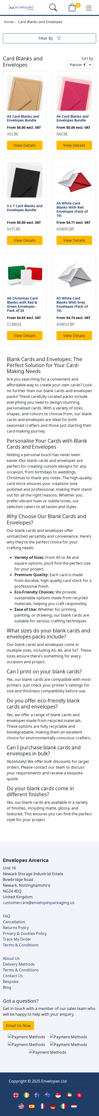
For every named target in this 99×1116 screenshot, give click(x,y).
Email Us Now (18, 1025)
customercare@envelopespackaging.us (38, 902)
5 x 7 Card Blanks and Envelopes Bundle (25, 208)
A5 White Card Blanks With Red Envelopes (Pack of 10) (72, 209)
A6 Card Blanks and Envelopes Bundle (72, 118)
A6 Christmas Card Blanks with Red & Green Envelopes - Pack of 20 (22, 304)
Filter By (45, 38)
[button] (89, 7)
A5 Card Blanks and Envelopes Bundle (23, 118)
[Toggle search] (53, 7)
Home (9, 21)
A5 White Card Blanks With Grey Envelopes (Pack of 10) (72, 304)
